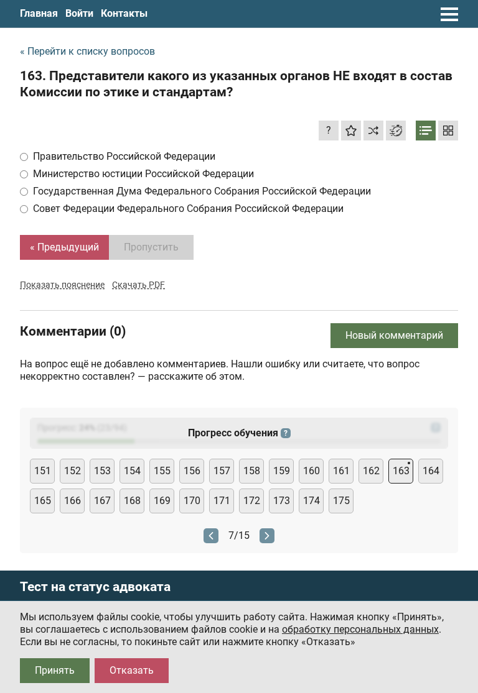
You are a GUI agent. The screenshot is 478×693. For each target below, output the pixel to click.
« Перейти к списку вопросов (87, 51)
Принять (55, 670)
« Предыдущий (64, 247)
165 (42, 501)
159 (281, 471)
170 (192, 501)
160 (311, 471)
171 (221, 501)
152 (72, 471)
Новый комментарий (394, 335)
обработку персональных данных (360, 629)
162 (371, 471)
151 (42, 471)
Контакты (124, 13)
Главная (39, 13)
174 (311, 501)
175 (341, 501)
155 (162, 471)
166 (72, 501)
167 (102, 501)
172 (251, 501)
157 (221, 471)
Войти (79, 13)
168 (132, 501)
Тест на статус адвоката (95, 587)
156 (192, 471)
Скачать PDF (138, 285)
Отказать (132, 670)
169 (162, 501)
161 (341, 471)
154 (132, 471)
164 (431, 471)
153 (102, 471)
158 (251, 471)
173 (281, 501)
